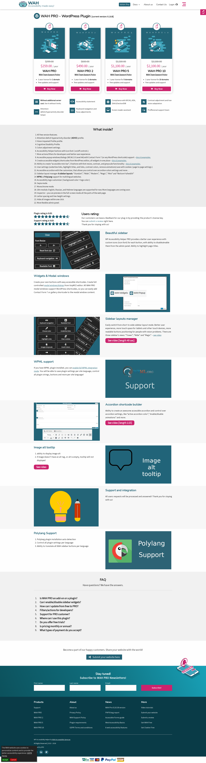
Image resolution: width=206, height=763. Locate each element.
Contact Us (161, 4)
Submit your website (149, 712)
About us (148, 4)
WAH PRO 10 (39, 727)
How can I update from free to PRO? (59, 606)
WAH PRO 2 (38, 717)
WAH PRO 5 (38, 722)
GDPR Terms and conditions (81, 727)
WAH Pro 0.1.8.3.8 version (115, 707)
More (148, 702)
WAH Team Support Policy (49, 74)
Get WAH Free (146, 722)
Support (37, 707)
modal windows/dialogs (54, 285)
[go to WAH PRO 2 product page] (85, 43)
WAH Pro (124, 4)
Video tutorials (147, 707)
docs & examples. (143, 157)
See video (41, 467)
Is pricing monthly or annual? (56, 626)
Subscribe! (156, 687)
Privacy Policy (75, 712)
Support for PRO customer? (55, 614)
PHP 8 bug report (112, 712)
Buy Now (51, 88)
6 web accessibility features (116, 727)
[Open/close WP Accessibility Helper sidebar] (203, 12)
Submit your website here (106, 657)
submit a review (96, 221)
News (112, 702)
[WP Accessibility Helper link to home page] (36, 4)
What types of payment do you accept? (61, 630)
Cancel (13, 759)
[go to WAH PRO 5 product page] (120, 43)
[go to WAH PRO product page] (49, 43)
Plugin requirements (78, 722)
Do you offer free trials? (52, 622)
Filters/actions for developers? (56, 610)
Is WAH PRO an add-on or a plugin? (58, 598)
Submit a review (147, 717)
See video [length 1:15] (120, 422)
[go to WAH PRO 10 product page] (156, 43)
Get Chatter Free (147, 727)
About (76, 702)
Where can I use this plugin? (55, 618)
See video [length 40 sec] (121, 340)
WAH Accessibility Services (61, 739)
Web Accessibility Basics (115, 722)
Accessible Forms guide (114, 717)
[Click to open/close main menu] (184, 4)
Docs (135, 4)
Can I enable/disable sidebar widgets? (60, 602)
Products (40, 702)
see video (157, 335)
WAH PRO (38, 712)
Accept (5, 759)
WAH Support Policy (78, 717)
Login (172, 4)
